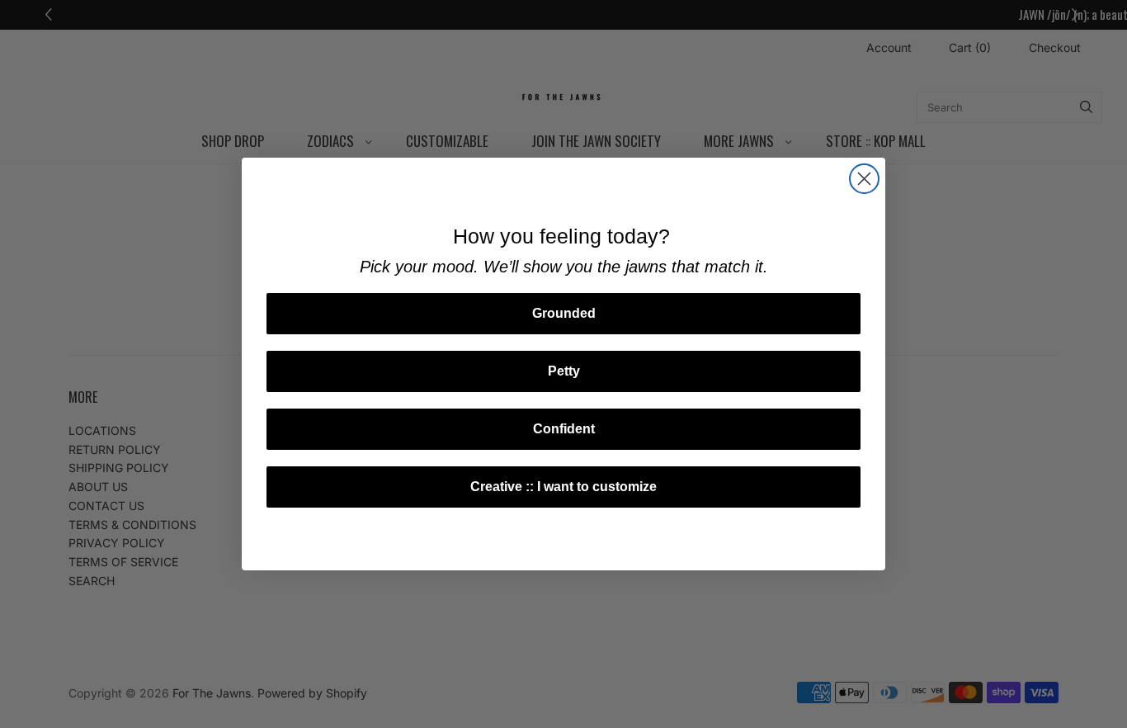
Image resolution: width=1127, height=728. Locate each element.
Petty (564, 371)
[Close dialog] (864, 178)
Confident (564, 429)
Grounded (564, 313)
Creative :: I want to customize (563, 487)
